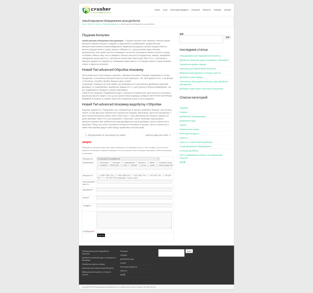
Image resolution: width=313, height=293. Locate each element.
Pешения (195, 10)
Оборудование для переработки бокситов (200, 56)
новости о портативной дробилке (107, 24)
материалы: (88, 162)
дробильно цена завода (191, 77)
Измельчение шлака (189, 129)
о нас (165, 10)
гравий (103, 165)
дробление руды (188, 120)
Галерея (217, 10)
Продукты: (88, 159)
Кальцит (116, 162)
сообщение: (89, 231)
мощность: (88, 175)
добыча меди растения (158, 135)
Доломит (104, 162)
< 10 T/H (108, 178)
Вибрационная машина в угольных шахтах (200, 73)
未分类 (182, 162)
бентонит (114, 165)
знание (183, 125)
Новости (207, 10)
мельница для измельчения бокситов (198, 68)
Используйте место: (89, 182)
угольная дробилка (189, 150)
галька (161, 165)
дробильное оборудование (193, 116)
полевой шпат (165, 162)
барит (152, 162)
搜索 (182, 34)
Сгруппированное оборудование (195, 146)
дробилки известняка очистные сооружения (201, 88)
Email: (86, 197)
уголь (143, 165)
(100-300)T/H (124, 175)
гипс (124, 165)
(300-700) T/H (107, 175)
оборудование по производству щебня (105, 135)
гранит (133, 165)
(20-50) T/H (155, 175)
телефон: (87, 205)
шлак (152, 165)
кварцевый (129, 162)
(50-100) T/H (139, 175)
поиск (157, 10)
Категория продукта (179, 10)
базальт (142, 162)
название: (88, 189)
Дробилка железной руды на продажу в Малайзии (204, 60)
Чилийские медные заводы (193, 64)
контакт (227, 10)
